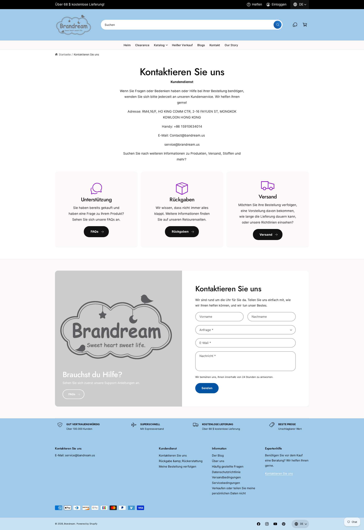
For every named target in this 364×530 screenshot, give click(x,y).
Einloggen (279, 4)
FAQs (95, 231)
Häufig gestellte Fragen (227, 466)
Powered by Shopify (87, 523)
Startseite (65, 54)
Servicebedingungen (226, 483)
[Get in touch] (295, 25)
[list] (182, 209)
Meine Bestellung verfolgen (177, 466)
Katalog (159, 45)
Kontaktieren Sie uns (86, 54)
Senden (207, 388)
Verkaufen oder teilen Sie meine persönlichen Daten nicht (233, 490)
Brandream (69, 523)
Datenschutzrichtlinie (226, 472)
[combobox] (191, 25)
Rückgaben (180, 231)
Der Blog (218, 455)
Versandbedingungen (226, 477)
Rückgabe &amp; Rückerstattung (180, 461)
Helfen (257, 4)
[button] (305, 25)
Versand (266, 234)
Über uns (218, 461)
